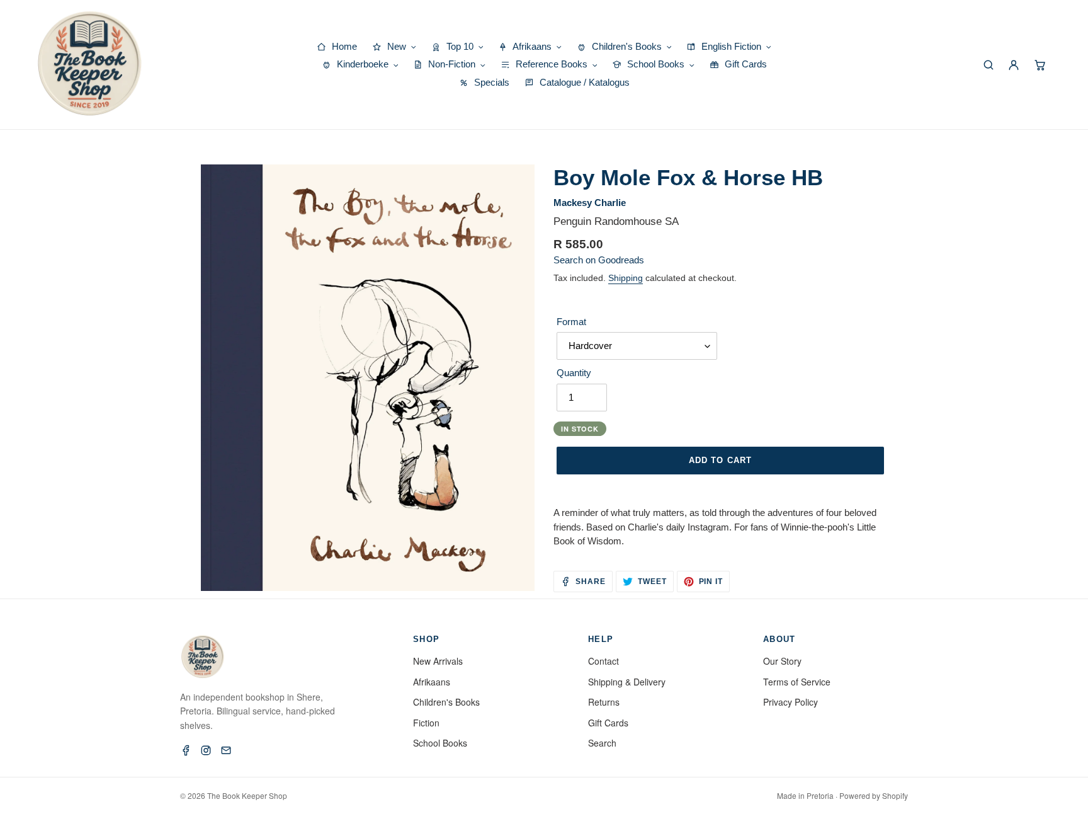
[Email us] (226, 750)
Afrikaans (431, 681)
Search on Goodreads (598, 260)
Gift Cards (608, 722)
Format (571, 321)
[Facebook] (185, 750)
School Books (440, 743)
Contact (603, 661)
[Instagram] (206, 750)
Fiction (426, 722)
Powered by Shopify (873, 795)
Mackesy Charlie (589, 202)
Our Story (782, 661)
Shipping (625, 278)
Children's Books (446, 702)
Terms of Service (796, 681)
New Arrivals (438, 661)
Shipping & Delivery (627, 681)
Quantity (574, 372)
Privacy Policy (790, 702)
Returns (604, 702)
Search (602, 743)
